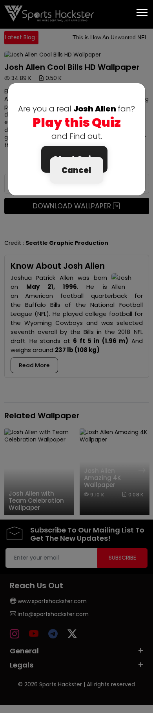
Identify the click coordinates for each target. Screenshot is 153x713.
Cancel (76, 170)
